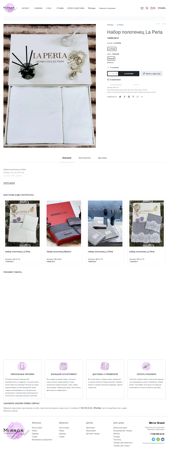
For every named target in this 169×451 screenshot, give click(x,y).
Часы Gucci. (94, 333)
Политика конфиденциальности (153, 443)
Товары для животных (123, 442)
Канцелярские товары (122, 430)
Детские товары (93, 433)
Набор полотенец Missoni (59, 251)
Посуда (116, 436)
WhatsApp (97, 408)
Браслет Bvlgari (54, 333)
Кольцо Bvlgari (12, 333)
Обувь (34, 430)
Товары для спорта (121, 445)
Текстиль (130, 90)
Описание (66, 157)
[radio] (112, 49)
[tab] (67, 157)
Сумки (34, 436)
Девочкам (90, 427)
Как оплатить (85, 157)
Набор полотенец (132, 92)
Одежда (35, 433)
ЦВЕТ (109, 54)
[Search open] (147, 8)
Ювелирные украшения (42, 439)
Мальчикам (91, 430)
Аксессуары (37, 427)
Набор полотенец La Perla (147, 92)
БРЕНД (109, 43)
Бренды (110, 25)
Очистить (110, 62)
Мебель (116, 433)
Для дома (123, 90)
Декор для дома (120, 427)
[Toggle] (9, 183)
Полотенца (137, 90)
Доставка (102, 157)
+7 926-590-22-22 (85, 408)
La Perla (120, 25)
